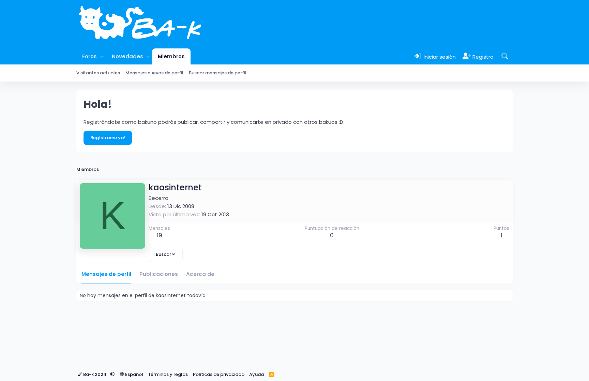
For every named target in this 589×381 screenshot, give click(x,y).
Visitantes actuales (98, 73)
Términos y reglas (168, 374)
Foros (89, 56)
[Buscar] (505, 56)
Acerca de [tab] (200, 274)
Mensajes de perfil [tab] (106, 274)
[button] (101, 56)
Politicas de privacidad (218, 374)
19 (159, 235)
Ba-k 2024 (94, 374)
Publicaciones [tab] (158, 274)
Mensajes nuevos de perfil (154, 73)
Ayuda (256, 374)
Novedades (127, 56)
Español (133, 374)
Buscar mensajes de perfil (217, 73)
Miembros (171, 56)
